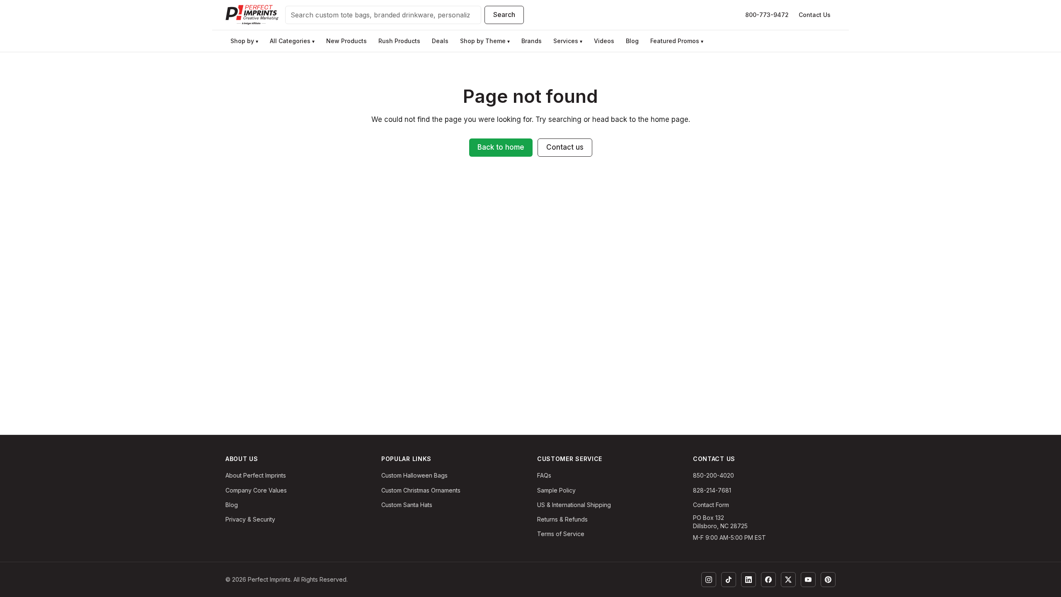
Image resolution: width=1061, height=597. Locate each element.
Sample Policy (556, 490)
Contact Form (711, 504)
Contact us (565, 147)
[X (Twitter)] (788, 579)
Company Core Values (256, 490)
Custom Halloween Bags (414, 475)
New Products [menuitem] (346, 40)
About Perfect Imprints (255, 475)
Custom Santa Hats (406, 504)
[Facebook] (768, 579)
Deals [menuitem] (440, 40)
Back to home (500, 147)
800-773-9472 (767, 14)
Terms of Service (560, 533)
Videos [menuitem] (604, 40)
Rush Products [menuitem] (399, 40)
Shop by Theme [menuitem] (485, 40)
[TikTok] (728, 579)
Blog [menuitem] (632, 40)
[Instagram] (708, 579)
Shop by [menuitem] (244, 40)
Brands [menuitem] (531, 40)
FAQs (544, 475)
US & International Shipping (574, 504)
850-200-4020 (713, 475)
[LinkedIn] (748, 579)
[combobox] (383, 15)
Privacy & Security (250, 519)
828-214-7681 (712, 490)
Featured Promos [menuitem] (676, 40)
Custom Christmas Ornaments (420, 490)
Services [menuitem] (567, 40)
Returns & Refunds (562, 519)
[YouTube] (808, 579)
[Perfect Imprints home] (252, 15)
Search (504, 14)
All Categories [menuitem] (292, 40)
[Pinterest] (828, 579)
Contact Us (815, 14)
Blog (231, 504)
